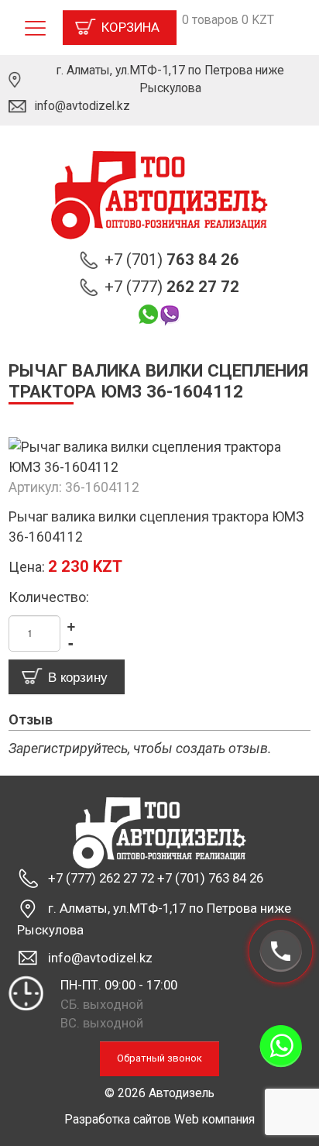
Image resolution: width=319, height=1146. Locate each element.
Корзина (130, 27)
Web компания (214, 1119)
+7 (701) (172, 259)
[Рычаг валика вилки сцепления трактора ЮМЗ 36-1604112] (159, 456)
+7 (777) (172, 286)
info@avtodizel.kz (82, 105)
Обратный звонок (159, 1058)
